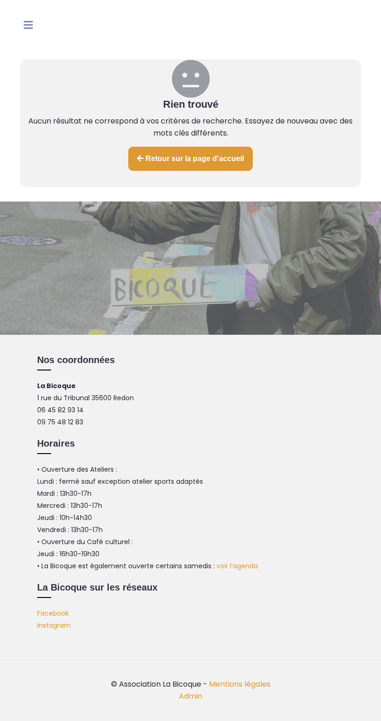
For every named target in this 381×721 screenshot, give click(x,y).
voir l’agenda (237, 566)
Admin (190, 696)
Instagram (54, 625)
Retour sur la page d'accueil (194, 158)
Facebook (53, 613)
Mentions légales (239, 684)
